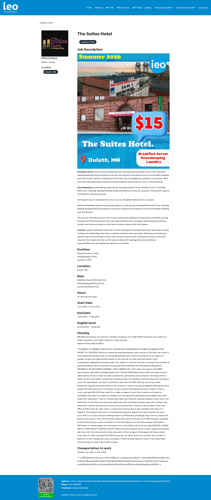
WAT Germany (123, 7)
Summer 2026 (46, 22)
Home (89, 7)
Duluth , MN (50, 71)
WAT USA (110, 7)
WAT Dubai (137, 7)
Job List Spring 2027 (163, 7)
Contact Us (203, 7)
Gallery (148, 7)
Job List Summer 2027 (185, 7)
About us (99, 7)
